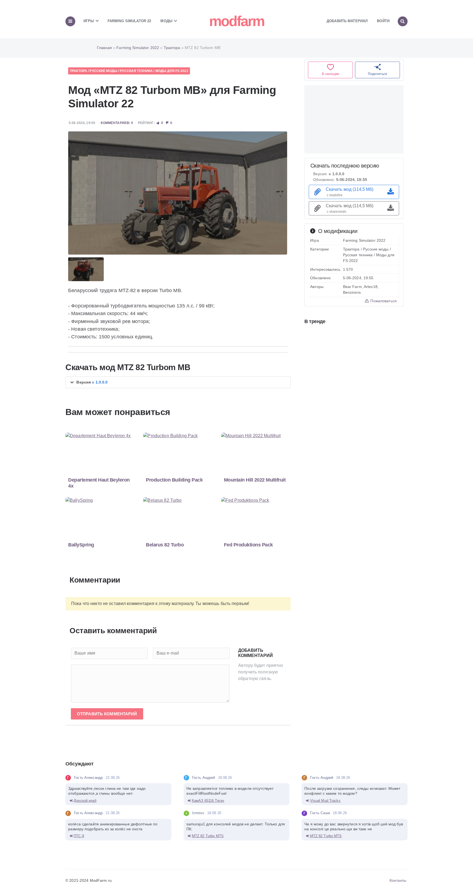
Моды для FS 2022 (171, 71)
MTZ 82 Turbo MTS (208, 836)
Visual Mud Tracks (325, 800)
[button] (178, 382)
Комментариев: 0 (117, 123)
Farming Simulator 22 (129, 21)
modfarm (236, 21)
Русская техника (136, 71)
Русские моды (103, 71)
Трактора (78, 71)
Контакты (398, 880)
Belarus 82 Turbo (165, 545)
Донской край (85, 800)
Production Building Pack (174, 480)
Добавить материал (347, 21)
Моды (167, 21)
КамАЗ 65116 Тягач (208, 800)
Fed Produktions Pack (248, 545)
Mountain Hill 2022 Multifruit (255, 480)
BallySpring (81, 545)
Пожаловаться (383, 301)
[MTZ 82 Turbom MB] (177, 193)
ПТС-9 (79, 836)
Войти (383, 21)
